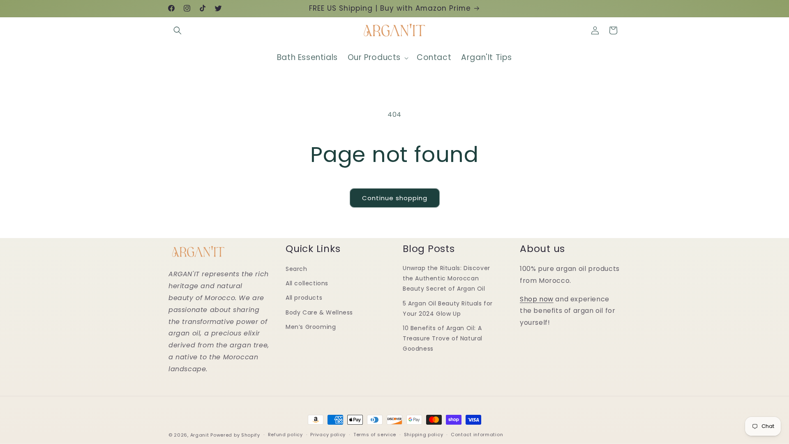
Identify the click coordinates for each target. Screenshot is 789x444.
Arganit (199, 435)
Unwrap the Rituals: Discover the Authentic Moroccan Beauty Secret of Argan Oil (446, 278)
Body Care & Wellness (319, 312)
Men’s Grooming (311, 327)
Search (296, 269)
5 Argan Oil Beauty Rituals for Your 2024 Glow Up (448, 308)
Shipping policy (423, 434)
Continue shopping (394, 198)
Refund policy (285, 434)
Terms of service (374, 434)
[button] (177, 30)
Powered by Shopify (235, 435)
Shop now (537, 299)
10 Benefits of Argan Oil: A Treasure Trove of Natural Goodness (442, 338)
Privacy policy (328, 434)
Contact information (477, 434)
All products (304, 298)
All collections (307, 283)
